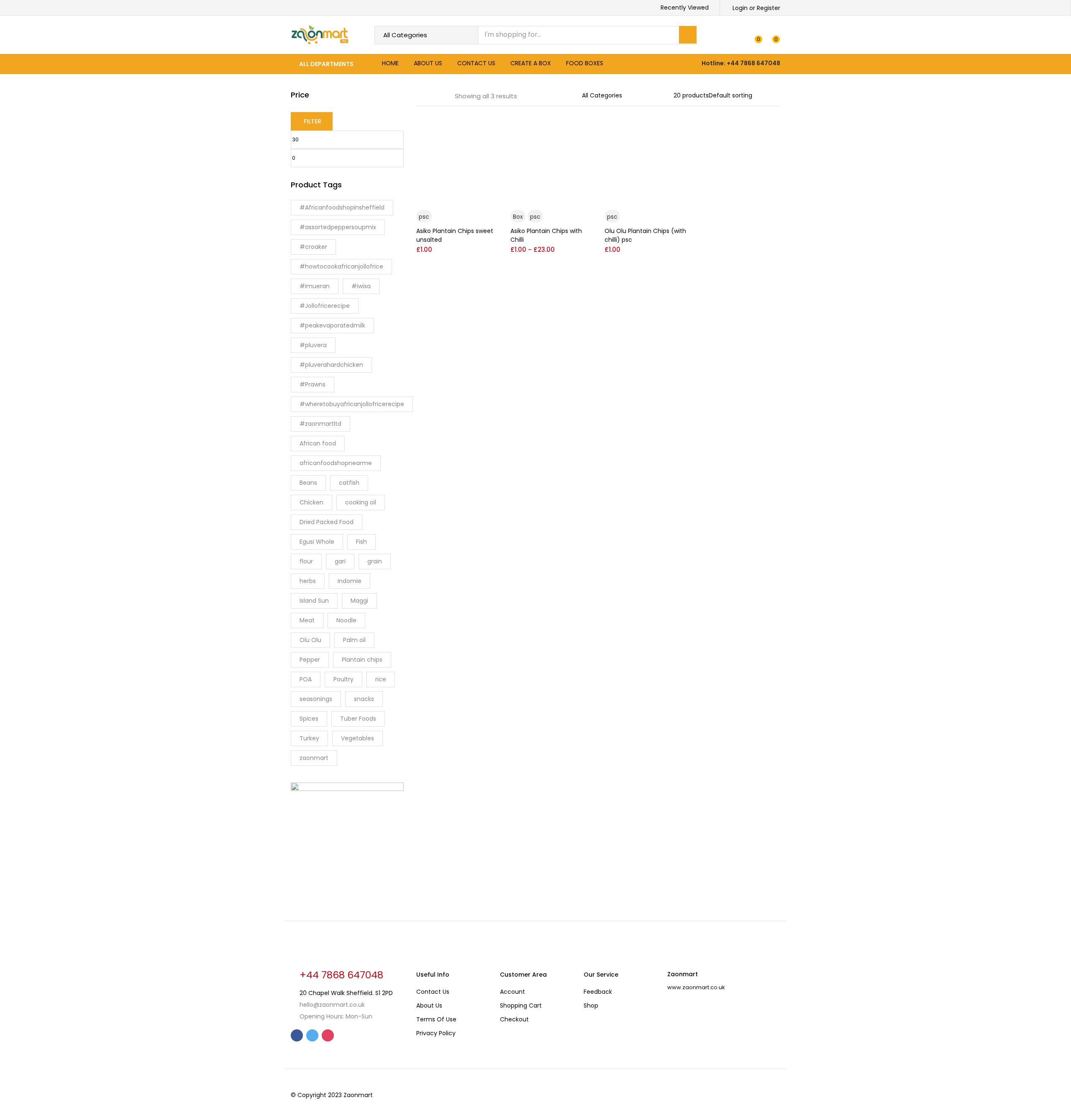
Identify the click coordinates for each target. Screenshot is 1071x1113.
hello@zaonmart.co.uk (332, 1004)
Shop (591, 1005)
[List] (442, 96)
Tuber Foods (358, 718)
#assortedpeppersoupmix (338, 227)
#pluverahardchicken (331, 365)
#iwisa (361, 286)
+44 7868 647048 (341, 975)
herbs (308, 581)
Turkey (309, 738)
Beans (308, 482)
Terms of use (436, 1019)
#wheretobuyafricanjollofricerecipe (352, 404)
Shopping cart (521, 1005)
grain (374, 561)
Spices (309, 718)
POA (306, 679)
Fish (361, 541)
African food (318, 443)
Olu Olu (310, 640)
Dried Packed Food (327, 522)
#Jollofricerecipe (325, 306)
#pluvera (313, 345)
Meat (307, 620)
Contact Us (476, 63)
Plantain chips (362, 659)
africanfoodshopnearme (336, 463)
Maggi (359, 600)
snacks (364, 699)
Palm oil (354, 640)
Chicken (311, 502)
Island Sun (314, 600)
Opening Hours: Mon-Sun (336, 1016)
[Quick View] (491, 200)
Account (512, 992)
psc (424, 216)
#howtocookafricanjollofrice (341, 266)
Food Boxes (584, 63)
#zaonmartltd (320, 424)
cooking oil (360, 502)
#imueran (315, 286)
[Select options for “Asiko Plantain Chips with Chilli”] (585, 129)
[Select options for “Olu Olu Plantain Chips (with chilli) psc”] (679, 129)
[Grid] (419, 96)
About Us (428, 63)
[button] (773, 35)
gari (340, 561)
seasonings (316, 699)
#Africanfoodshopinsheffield (342, 207)
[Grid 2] (430, 96)
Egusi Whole (317, 541)
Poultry (343, 679)
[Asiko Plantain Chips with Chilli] (551, 159)
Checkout (514, 1019)
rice (380, 679)
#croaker (313, 247)
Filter (312, 121)
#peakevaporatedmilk (332, 325)
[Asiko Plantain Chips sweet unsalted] (457, 159)
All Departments (326, 64)
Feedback (598, 992)
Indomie (349, 581)
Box (518, 216)
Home (390, 63)
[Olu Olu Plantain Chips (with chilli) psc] (645, 159)
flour (306, 561)
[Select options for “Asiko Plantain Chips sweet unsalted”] (491, 129)
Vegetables (357, 738)
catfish (349, 482)
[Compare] (491, 187)
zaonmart (314, 758)
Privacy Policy (436, 1033)
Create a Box (530, 63)
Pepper (310, 659)
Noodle (346, 620)
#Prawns (312, 384)
